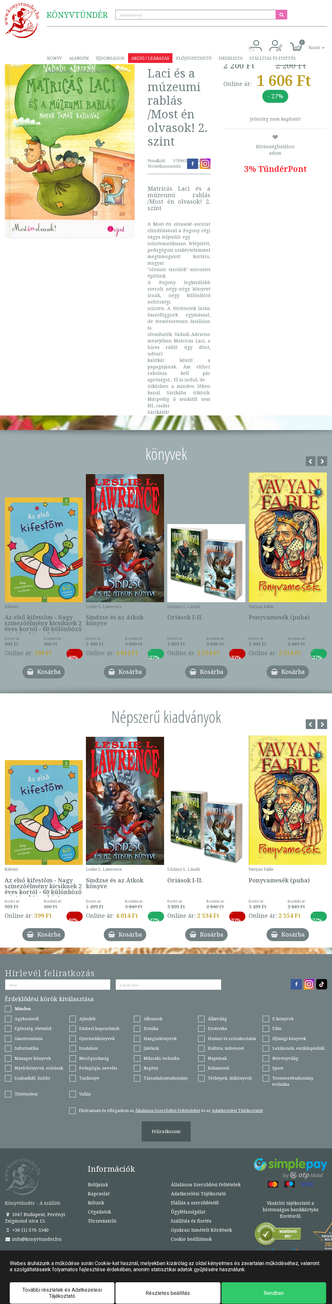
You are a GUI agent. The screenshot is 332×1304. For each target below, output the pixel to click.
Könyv (54, 58)
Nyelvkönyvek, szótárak (39, 1068)
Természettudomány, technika (293, 1081)
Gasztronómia (28, 1038)
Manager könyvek (33, 1058)
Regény (151, 1068)
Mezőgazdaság (94, 1058)
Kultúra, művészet (226, 1048)
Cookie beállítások (191, 1239)
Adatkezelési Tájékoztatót (237, 1110)
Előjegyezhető (194, 58)
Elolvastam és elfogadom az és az (171, 1110)
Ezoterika (217, 1028)
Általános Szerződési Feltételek (206, 1184)
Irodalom (88, 1048)
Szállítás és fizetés (272, 58)
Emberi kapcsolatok (99, 1028)
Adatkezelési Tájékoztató (198, 1193)
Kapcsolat (59, 71)
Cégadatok (99, 1212)
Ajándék (79, 58)
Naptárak (217, 1058)
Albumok (153, 1019)
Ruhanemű (218, 1068)
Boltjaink (98, 1184)
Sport (277, 1068)
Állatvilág (217, 1019)
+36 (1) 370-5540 (30, 1230)
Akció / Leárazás (150, 58)
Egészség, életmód (33, 1028)
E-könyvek (283, 1019)
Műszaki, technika (161, 1058)
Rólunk (96, 1203)
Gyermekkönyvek (97, 1038)
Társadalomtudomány (166, 1078)
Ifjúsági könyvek (289, 1038)
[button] (309, 43)
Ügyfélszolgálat (188, 1212)
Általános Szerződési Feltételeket (167, 1110)
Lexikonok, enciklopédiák (298, 1048)
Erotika (151, 1028)
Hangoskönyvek (160, 1038)
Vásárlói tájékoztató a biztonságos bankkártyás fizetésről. (290, 1209)
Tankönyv (89, 1078)
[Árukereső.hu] (278, 1235)
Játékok (151, 1048)
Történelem (26, 1094)
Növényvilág (285, 1058)
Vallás (85, 1094)
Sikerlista (231, 58)
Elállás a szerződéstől (195, 1203)
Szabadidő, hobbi (32, 1078)
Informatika (27, 1048)
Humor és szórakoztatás (232, 1038)
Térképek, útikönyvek (230, 1078)
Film (276, 1028)
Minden (23, 1008)
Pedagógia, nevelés (98, 1068)
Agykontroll (27, 1019)
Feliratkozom (166, 1131)
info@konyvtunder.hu (36, 1239)
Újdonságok (110, 58)
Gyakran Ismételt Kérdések (201, 1230)
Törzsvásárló (94, 71)
